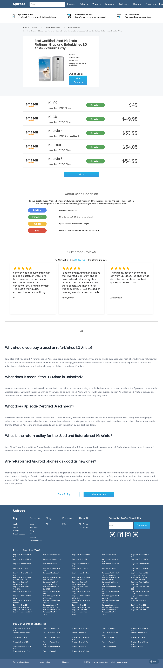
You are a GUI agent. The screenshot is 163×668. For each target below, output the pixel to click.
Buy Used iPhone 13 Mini (22, 564)
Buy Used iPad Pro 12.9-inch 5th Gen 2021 (140, 574)
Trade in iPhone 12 (138, 637)
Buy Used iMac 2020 (109, 605)
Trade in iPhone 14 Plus (51, 633)
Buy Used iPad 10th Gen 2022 (111, 588)
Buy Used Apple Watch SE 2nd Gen (51, 597)
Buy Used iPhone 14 (79, 559)
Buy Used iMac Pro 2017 (81, 607)
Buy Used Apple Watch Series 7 (51, 601)
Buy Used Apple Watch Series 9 (140, 597)
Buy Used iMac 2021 (138, 605)
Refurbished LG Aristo (53, 28)
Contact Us (83, 527)
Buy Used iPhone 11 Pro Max (51, 569)
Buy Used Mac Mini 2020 (50, 613)
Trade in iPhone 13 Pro (139, 633)
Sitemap (65, 662)
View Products (78, 80)
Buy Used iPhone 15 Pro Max (22, 555)
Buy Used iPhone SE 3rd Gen (140, 569)
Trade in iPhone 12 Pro (110, 637)
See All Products (19, 534)
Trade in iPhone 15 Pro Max (21, 629)
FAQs (64, 524)
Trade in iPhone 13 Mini (51, 637)
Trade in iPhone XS (79, 646)
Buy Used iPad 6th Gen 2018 (81, 592)
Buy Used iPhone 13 (50, 564)
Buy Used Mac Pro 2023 (22, 610)
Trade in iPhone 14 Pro (21, 633)
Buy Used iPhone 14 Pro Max (139, 555)
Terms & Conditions (21, 662)
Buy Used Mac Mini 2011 (81, 610)
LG (41, 28)
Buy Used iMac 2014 (138, 600)
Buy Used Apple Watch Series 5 (110, 601)
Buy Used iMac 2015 (21, 605)
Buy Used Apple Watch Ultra (22, 597)
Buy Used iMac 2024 (50, 607)
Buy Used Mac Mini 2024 (109, 613)
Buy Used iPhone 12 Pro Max (80, 565)
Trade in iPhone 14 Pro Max (139, 629)
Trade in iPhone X (137, 646)
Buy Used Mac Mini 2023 (79, 613)
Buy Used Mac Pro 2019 (140, 607)
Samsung (17, 527)
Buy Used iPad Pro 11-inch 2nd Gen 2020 (51, 583)
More (81, 174)
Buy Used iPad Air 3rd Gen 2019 (80, 588)
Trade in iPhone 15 (109, 628)
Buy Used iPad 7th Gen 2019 (51, 592)
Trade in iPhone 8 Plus (21, 651)
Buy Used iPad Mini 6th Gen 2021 (110, 583)
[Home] (19, 510)
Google (16, 531)
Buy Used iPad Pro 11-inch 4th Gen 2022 (139, 578)
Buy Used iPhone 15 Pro (51, 554)
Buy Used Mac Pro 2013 (110, 607)
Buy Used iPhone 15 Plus (81, 554)
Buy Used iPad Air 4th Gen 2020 (51, 588)
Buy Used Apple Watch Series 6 (81, 601)
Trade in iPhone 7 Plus (80, 651)
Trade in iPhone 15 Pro (51, 628)
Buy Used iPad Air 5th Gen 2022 (21, 588)
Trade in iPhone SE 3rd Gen (139, 643)
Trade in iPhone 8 (49, 651)
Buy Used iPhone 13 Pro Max (110, 560)
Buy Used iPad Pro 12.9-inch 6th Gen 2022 (111, 574)
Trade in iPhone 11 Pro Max (51, 643)
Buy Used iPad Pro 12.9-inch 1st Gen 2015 (111, 578)
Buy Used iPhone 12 (20, 568)
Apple (15, 524)
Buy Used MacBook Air (80, 573)
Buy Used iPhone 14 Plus (52, 559)
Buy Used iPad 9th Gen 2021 (140, 588)
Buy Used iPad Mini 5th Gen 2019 (140, 583)
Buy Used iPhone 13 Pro (139, 559)
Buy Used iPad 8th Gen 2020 (22, 592)
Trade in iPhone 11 (108, 642)
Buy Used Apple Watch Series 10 (110, 597)
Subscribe (142, 525)
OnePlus (33, 537)
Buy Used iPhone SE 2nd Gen (22, 574)
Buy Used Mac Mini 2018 (22, 612)
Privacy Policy (45, 662)
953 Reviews (79, 260)
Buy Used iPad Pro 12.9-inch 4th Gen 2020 (22, 578)
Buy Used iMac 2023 (21, 607)
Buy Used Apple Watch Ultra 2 (140, 592)
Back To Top (64, 494)
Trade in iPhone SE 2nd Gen (22, 647)
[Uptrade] (19, 4)
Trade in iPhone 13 (20, 637)
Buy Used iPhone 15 (109, 554)
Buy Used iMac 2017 (50, 605)
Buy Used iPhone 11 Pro (80, 568)
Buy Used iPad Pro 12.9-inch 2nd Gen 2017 (81, 578)
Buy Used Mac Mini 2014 (140, 610)
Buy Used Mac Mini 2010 (52, 610)
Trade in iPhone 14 (79, 633)
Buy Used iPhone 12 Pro (110, 564)
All (47, 524)
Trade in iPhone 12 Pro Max (80, 638)
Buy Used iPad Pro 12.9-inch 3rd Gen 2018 (52, 578)
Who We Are (83, 524)
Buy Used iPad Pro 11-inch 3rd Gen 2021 (21, 583)
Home (25, 28)
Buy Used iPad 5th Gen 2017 (110, 592)
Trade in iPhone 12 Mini (21, 642)
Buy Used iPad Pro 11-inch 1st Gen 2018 (80, 583)
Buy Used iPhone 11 (109, 568)
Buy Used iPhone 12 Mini (140, 564)
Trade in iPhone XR (109, 646)
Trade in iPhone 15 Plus (80, 628)
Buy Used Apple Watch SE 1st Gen (81, 597)
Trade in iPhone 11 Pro (80, 642)
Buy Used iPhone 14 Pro (22, 559)
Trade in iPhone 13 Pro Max (110, 634)
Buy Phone (33, 28)
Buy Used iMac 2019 (79, 605)
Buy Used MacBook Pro (51, 573)
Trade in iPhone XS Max (51, 646)
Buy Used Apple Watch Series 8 (22, 601)
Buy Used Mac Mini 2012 (111, 610)
